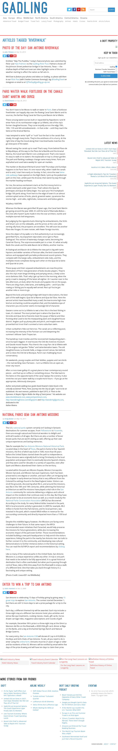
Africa (19, 18)
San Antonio (30, 600)
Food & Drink (92, 21)
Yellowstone (46, 430)
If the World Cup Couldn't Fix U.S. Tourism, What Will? (73, 709)
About (106, 744)
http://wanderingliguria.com (52, 400)
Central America (71, 18)
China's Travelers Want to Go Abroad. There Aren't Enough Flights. (73, 720)
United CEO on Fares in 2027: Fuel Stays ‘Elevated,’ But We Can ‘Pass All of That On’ (100, 150)
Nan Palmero (21, 64)
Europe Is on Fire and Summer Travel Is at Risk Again (73, 714)
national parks (19, 427)
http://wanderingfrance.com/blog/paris (21, 400)
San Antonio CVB (30, 636)
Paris (49, 109)
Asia (5, 18)
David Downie (9, 101)
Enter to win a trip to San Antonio (27, 585)
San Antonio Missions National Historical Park (44, 446)
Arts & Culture (104, 21)
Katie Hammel (10, 588)
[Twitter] (69, 9)
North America (41, 18)
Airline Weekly (37, 686)
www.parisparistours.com (36, 397)
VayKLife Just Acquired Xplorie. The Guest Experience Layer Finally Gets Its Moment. (100, 184)
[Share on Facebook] (8, 55)
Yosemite (58, 430)
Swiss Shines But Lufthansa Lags (45, 705)
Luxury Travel (46, 21)
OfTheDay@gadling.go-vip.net (38, 82)
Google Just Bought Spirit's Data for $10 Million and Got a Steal (74, 703)
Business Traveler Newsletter (105, 69)
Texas (33, 449)
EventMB (92, 686)
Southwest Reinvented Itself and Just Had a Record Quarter (74, 737)
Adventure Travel (9, 21)
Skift (3, 686)
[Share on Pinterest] (11, 55)
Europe (12, 18)
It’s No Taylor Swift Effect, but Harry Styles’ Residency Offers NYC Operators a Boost (15, 693)
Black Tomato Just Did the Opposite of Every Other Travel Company (74, 697)
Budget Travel (23, 21)
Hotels (75, 21)
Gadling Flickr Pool (41, 64)
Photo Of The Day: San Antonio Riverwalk (31, 48)
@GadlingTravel (58, 79)
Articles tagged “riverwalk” (24, 41)
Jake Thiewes (9, 52)
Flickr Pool (15, 79)
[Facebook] (74, 9)
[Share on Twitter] (4, 55)
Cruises (82, 21)
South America (56, 18)
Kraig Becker (9, 419)
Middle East (28, 18)
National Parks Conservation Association (23, 500)
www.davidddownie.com (15, 397)
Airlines (68, 21)
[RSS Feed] (83, 9)
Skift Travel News (109, 72)
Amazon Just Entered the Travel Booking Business (74, 727)
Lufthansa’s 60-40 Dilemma (43, 701)
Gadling (29, 7)
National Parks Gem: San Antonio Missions (31, 415)
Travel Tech (35, 21)
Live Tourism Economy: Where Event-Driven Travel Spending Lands (15, 716)
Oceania (83, 18)
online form (25, 641)
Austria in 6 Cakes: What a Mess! (103, 167)
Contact (113, 744)
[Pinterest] (79, 9)
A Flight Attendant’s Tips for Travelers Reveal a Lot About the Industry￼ (102, 175)
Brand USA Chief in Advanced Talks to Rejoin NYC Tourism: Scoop (102, 159)
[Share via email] (15, 55)
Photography (58, 21)
